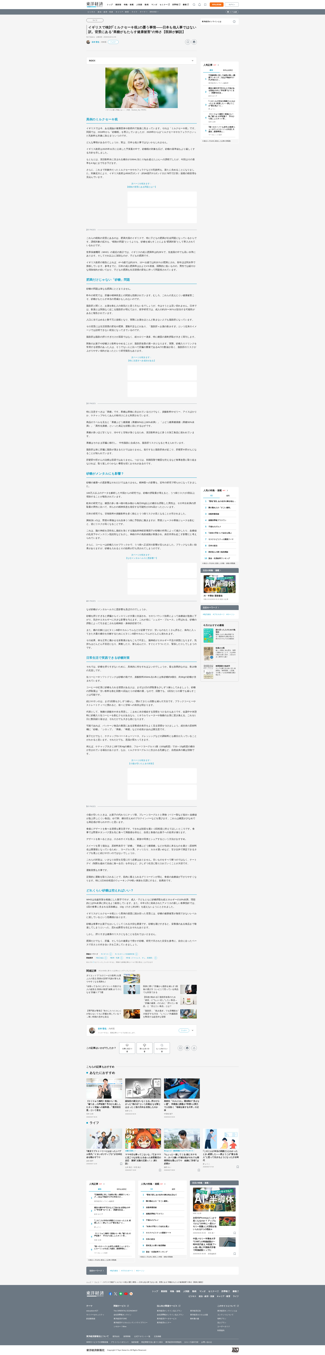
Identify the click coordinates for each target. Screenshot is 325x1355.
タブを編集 (233, 12)
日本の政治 (212, 546)
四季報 (175, 5)
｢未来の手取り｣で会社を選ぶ (220, 533)
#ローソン (230, 614)
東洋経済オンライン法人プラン (169, 1311)
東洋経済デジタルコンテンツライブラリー (131, 1323)
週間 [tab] (228, 496)
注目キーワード (210, 607)
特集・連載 (129, 5)
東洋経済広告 (195, 1311)
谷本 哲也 (95, 42)
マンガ (154, 5)
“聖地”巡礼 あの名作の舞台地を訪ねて (222, 501)
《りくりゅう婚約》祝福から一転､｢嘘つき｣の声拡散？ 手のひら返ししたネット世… (221, 116)
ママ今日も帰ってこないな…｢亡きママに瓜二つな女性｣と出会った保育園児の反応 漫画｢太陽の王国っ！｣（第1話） (143, 1159)
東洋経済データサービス (167, 1319)
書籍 (185, 5)
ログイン (232, 4)
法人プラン (221, 1323)
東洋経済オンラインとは (211, 21)
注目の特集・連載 (211, 570)
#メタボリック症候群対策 (124, 954)
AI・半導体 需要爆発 (213, 596)
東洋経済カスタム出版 (199, 1315)
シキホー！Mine (120, 1326)
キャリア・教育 (122, 12)
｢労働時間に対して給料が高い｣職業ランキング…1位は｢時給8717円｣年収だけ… (221, 77)
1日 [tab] (211, 496)
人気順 (139, 5)
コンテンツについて (225, 1315)
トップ (110, 5)
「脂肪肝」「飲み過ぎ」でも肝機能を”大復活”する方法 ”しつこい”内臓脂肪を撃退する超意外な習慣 (160, 1014)
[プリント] (194, 42)
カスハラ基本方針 (191, 1342)
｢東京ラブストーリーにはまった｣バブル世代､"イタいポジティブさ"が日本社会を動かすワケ (104, 1154)
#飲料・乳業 (114, 958)
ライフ (134, 12)
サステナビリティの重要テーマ (220, 539)
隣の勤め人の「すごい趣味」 (220, 508)
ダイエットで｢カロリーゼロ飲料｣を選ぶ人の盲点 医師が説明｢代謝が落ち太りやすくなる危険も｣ (103, 978)
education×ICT (92, 1311)
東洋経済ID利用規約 (173, 1342)
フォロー (113, 42)
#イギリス (105, 954)
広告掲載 (157, 1336)
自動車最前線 (213, 514)
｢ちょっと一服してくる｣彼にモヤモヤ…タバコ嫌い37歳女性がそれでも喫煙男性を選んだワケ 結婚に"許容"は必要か (181, 1159)
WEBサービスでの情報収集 (97, 1342)
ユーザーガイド (223, 1326)
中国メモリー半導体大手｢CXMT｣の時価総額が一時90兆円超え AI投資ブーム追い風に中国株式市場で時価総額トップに (204, 1244)
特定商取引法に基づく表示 (152, 1342)
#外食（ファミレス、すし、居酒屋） (140, 958)
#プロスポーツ (219, 614)
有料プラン (221, 1319)
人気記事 (208, 65)
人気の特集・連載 (212, 490)
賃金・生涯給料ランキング (219, 558)
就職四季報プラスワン (217, 520)
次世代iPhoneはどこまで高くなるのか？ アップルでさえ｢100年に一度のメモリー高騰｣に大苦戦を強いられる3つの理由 (204, 1223)
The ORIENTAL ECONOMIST (125, 1311)
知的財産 (135, 1342)
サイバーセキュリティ (95, 1315)
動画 (147, 5)
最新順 (118, 5)
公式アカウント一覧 (142, 1336)
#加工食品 (100, 958)
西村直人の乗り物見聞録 (218, 552)
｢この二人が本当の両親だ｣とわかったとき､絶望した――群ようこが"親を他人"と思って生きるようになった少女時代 (221, 1155)
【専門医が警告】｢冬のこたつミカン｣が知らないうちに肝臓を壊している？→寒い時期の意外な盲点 (103, 1014)
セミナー (164, 5)
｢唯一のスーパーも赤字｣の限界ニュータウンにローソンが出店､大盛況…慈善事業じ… (221, 129)
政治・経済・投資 (105, 12)
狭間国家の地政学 (223, 666)
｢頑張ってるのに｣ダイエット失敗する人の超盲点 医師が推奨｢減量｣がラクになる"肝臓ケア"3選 (104, 989)
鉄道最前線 (90, 1319)
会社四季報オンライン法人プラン (170, 1315)
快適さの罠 (220, 648)
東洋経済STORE (120, 1319)
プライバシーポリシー (120, 1342)
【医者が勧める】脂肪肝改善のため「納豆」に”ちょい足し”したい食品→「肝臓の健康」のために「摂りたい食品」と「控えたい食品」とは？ (160, 1001)
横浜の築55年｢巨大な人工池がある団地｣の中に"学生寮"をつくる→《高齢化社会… (221, 90)
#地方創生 (207, 614)
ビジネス (91, 12)
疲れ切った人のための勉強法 (225, 631)
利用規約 (220, 1330)
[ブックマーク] (187, 42)
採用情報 (127, 1336)
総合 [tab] (211, 70)
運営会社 (116, 1336)
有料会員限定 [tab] (228, 70)
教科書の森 (194, 1319)
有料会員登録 (216, 4)
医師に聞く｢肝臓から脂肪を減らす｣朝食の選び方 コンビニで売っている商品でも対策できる (160, 989)
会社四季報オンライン (123, 1315)
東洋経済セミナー (164, 1323)
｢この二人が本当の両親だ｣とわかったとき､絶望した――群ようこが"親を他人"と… (221, 103)
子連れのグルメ (214, 527)
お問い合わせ (206, 1342)
